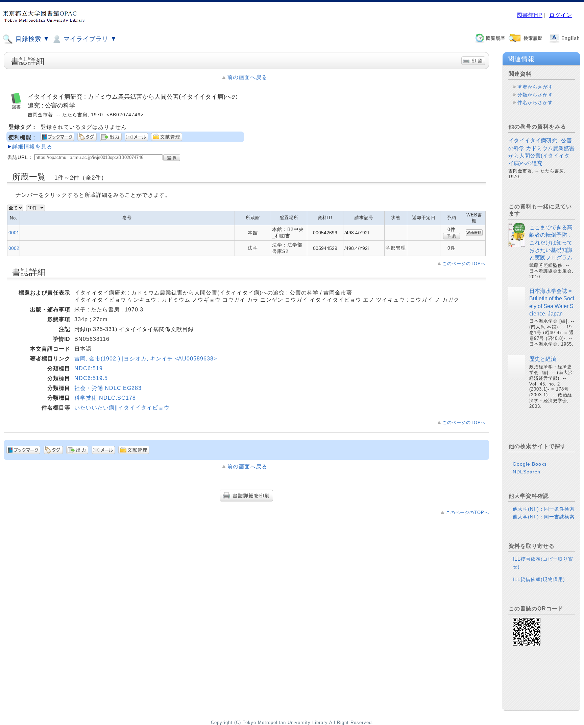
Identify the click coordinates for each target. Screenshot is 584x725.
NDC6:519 (88, 368)
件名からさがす (535, 102)
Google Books (530, 464)
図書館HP (529, 15)
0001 (13, 232)
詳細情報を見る (32, 146)
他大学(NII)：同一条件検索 (544, 509)
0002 (13, 248)
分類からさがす (535, 94)
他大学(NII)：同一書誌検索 (544, 516)
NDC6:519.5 (91, 378)
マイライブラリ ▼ (89, 39)
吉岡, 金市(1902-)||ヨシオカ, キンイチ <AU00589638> (145, 358)
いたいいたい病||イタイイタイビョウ (122, 408)
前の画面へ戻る (247, 77)
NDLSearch (526, 471)
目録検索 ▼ (32, 39)
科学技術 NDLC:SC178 (105, 398)
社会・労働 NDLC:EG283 (108, 388)
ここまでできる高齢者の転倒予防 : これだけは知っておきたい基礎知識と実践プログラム (551, 243)
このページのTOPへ (464, 263)
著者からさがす (535, 87)
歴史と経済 (542, 359)
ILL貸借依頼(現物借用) (539, 579)
